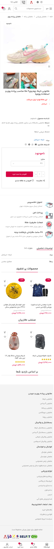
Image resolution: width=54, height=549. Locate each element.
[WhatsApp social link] (32, 145)
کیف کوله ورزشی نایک (41, 355)
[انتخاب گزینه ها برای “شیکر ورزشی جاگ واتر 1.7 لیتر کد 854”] (5, 332)
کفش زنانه (28, 16)
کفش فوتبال (46, 452)
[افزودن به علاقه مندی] (31, 285)
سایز (43, 159)
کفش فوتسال (46, 456)
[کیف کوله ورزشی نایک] (40, 341)
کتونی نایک (47, 399)
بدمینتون (48, 490)
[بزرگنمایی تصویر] (49, 67)
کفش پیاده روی (14, 16)
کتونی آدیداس (46, 403)
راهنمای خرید (47, 509)
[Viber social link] (26, 145)
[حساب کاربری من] (9, 8)
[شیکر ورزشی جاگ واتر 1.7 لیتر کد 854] (13, 341)
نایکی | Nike (39, 132)
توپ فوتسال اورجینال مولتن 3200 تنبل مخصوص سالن (14, 306)
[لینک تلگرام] (38, 2)
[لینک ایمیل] (35, 145)
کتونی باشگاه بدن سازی (34, 122)
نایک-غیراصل (39, 139)
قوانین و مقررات (45, 514)
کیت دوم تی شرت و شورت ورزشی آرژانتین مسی (41, 306)
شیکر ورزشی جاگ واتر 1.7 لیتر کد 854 (15, 357)
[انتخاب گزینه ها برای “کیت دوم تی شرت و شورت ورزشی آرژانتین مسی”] (31, 281)
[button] (5, 281)
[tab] (45, 248)
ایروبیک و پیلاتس (45, 481)
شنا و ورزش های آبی (44, 499)
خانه (51, 16)
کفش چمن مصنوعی (44, 461)
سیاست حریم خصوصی (43, 519)
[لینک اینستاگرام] (41, 2)
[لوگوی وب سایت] (31, 2)
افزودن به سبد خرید (19, 174)
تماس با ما (14, 2)
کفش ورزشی (41, 16)
